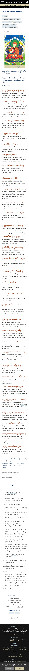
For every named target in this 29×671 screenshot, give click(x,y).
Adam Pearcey (12, 472)
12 (8, 395)
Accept (19, 668)
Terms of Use (10, 656)
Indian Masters (18, 639)
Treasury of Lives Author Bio (14, 605)
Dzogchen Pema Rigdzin (9, 24)
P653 (22, 607)
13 (6, 467)
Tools (14, 643)
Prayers (5, 16)
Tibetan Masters (7, 22)
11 (20, 370)
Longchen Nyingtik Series (14, 600)
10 (7, 359)
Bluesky (8, 654)
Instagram (20, 654)
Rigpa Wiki (9, 648)
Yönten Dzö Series (14, 602)
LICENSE (14, 659)
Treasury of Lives (21, 649)
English (3, 31)
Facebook (13, 654)
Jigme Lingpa (18, 22)
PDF (17, 613)
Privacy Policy (18, 656)
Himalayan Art (17, 648)
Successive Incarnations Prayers (11, 19)
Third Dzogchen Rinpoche (9, 27)
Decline (9, 668)
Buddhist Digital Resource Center (15, 648)
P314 (19, 607)
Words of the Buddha (7, 639)
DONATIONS (14, 627)
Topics (17, 640)
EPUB (11, 613)
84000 (3, 648)
